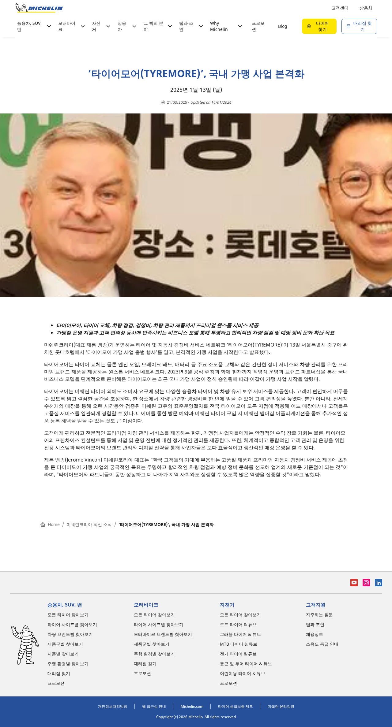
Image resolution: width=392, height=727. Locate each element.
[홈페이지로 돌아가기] (39, 7)
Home (54, 524)
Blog (282, 26)
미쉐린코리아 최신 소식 (89, 524)
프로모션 (258, 26)
